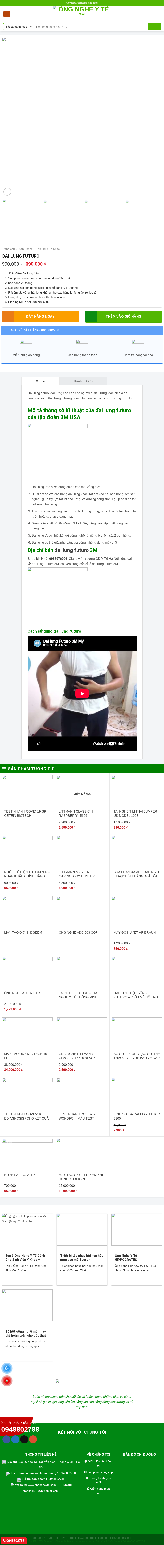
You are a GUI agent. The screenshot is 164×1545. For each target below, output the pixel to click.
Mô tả (40, 381)
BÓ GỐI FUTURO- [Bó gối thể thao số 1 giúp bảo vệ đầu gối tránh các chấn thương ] (137, 1056)
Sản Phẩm (25, 248)
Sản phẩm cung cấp (100, 1472)
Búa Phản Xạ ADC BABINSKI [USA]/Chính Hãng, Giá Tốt (136, 874)
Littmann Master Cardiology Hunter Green (77, 874)
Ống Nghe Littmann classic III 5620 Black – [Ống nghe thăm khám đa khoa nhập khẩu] (80, 1056)
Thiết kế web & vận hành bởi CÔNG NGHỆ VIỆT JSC (120, 1541)
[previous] (10, 117)
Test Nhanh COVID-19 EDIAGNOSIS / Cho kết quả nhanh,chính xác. (26, 1116)
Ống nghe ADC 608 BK (22, 993)
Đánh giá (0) (83, 381)
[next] (153, 117)
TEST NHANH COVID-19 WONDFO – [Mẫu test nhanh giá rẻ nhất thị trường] (78, 1116)
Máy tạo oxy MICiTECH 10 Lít (25, 1056)
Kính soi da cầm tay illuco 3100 (137, 1116)
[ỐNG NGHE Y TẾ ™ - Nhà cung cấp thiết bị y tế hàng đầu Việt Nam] (82, 14)
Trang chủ (8, 248)
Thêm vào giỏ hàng (123, 316)
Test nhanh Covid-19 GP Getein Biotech (25, 813)
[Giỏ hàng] (159, 14)
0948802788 (15, 1540)
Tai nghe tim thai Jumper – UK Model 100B (137, 813)
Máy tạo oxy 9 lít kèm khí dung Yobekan (81, 1177)
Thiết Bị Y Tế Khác (48, 248)
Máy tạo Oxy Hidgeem (23, 932)
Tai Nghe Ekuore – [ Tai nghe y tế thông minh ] (79, 995)
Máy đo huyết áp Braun (135, 932)
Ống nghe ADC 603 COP (78, 932)
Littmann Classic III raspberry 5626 (76, 813)
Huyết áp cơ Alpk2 (20, 1175)
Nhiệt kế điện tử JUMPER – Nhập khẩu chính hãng (27, 874)
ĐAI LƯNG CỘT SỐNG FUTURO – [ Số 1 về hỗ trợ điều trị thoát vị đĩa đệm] (136, 995)
